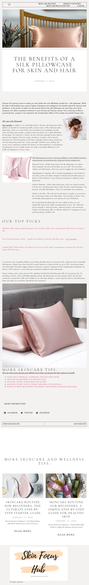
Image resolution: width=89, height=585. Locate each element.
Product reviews (72, 4)
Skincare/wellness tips (58, 6)
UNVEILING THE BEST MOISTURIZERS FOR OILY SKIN (26, 382)
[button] (10, 413)
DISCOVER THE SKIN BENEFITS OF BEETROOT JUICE (26, 379)
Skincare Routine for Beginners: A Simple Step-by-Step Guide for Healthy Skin (66, 509)
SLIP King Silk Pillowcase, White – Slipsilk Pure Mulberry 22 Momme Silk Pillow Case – (39, 239)
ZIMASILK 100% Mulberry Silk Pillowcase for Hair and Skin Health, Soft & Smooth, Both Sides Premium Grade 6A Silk (43, 229)
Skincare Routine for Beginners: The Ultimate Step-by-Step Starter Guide (23, 507)
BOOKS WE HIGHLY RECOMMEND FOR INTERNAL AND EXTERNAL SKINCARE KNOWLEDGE (42, 386)
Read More (22, 531)
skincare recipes (47, 4)
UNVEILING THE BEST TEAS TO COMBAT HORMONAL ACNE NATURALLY (34, 384)
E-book (80, 6)
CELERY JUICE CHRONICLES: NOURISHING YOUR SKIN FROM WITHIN (33, 377)
